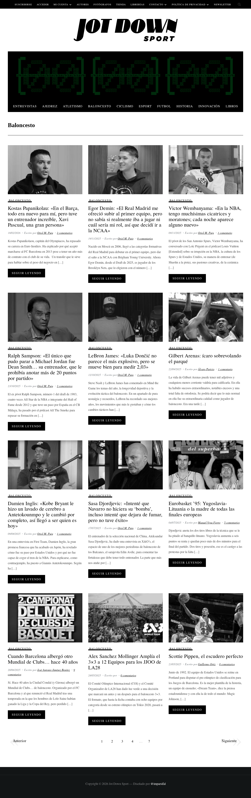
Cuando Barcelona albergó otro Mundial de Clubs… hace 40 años (43, 659)
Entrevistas (25, 106)
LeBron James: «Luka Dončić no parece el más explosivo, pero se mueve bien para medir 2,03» (122, 361)
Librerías (138, 4)
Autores (83, 4)
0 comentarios (145, 238)
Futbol (164, 106)
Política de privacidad (189, 4)
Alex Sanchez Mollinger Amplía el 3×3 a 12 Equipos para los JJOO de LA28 (124, 661)
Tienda (121, 4)
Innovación (209, 106)
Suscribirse (23, 4)
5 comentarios (232, 522)
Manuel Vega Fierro (209, 522)
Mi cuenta (61, 4)
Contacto (156, 4)
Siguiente (229, 740)
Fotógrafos (102, 4)
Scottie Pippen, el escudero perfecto (206, 656)
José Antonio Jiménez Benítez (53, 670)
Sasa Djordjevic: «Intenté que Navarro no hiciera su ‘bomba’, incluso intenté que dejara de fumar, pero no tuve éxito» (125, 511)
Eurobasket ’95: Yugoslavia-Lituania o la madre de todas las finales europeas (202, 509)
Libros (232, 106)
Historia (184, 106)
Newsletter (222, 4)
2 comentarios (64, 233)
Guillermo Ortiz (207, 664)
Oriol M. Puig (45, 233)
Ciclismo (125, 106)
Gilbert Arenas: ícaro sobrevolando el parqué (205, 358)
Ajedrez (49, 106)
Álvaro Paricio (206, 369)
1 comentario (225, 233)
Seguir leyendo (26, 273)
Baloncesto (99, 106)
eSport (145, 106)
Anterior (19, 740)
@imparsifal (158, 784)
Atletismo (73, 106)
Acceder (43, 4)
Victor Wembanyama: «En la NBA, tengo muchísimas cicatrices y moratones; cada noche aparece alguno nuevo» (205, 216)
